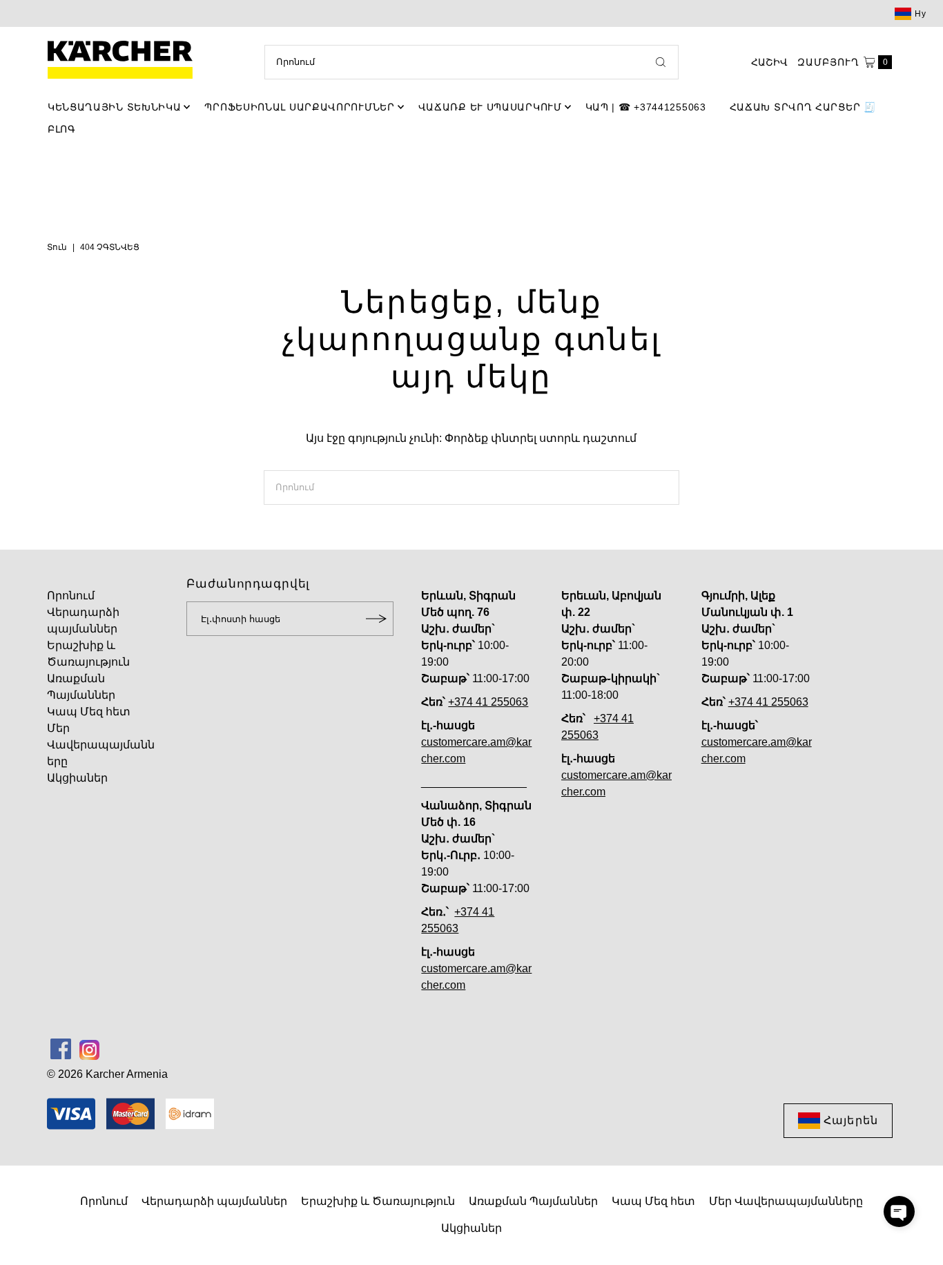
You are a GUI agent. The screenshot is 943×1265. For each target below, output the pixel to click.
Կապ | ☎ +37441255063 (645, 107)
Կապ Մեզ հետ (88, 711)
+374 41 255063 (488, 702)
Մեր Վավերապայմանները (101, 744)
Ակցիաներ (77, 778)
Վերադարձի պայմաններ (214, 1201)
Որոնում (71, 595)
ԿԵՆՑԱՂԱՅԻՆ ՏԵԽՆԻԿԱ (115, 107)
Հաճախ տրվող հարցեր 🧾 (803, 107)
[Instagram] (89, 1049)
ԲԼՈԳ (62, 129)
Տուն (57, 247)
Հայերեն (851, 1120)
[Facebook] (60, 1049)
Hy (920, 14)
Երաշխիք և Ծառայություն (378, 1201)
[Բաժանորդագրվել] (376, 618)
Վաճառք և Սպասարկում (490, 107)
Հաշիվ (769, 62)
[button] (899, 1211)
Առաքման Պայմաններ (533, 1201)
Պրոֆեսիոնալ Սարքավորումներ (299, 107)
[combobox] (471, 62)
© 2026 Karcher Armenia (107, 1074)
